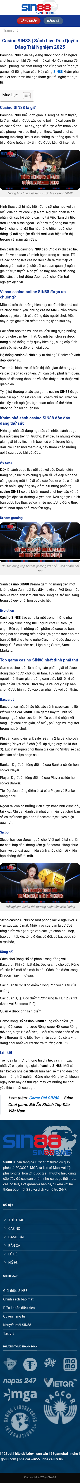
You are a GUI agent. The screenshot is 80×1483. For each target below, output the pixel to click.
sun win (42, 1454)
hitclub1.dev (24, 1454)
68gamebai (59, 1454)
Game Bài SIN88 (44, 1097)
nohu (74, 1454)
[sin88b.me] (40, 7)
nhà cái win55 (29, 1459)
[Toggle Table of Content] (24, 95)
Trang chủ (10, 30)
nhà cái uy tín (52, 1459)
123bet (7, 1454)
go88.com (8, 1459)
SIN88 (58, 72)
